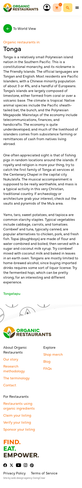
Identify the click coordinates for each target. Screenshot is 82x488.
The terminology (16, 377)
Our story (10, 359)
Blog (47, 361)
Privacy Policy (14, 472)
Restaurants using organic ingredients (19, 405)
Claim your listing (17, 415)
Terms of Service (44, 472)
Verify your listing (17, 422)
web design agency (21, 477)
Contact (9, 384)
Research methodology (14, 368)
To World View (24, 28)
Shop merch (53, 354)
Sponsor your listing (19, 429)
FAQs (47, 368)
